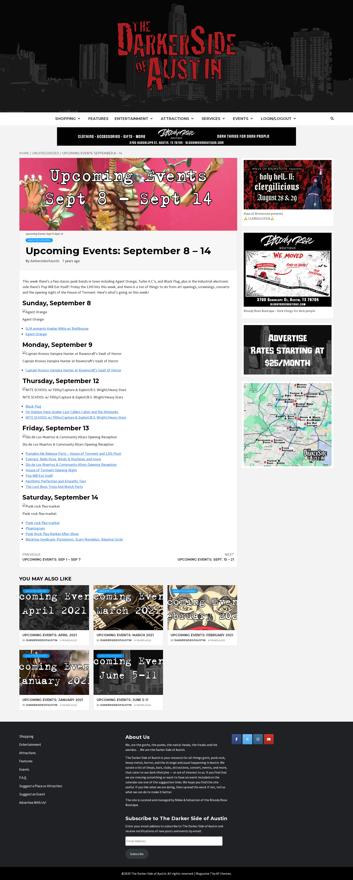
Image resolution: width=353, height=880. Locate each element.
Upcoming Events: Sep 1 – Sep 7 (51, 557)
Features (98, 118)
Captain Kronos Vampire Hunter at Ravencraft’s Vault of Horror (73, 370)
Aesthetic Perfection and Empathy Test (56, 481)
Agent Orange (36, 334)
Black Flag (33, 406)
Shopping (65, 118)
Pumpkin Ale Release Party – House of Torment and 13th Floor (73, 453)
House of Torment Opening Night (51, 470)
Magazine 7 (204, 873)
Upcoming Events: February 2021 (202, 635)
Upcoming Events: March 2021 (125, 635)
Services (211, 118)
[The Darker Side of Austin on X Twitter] (247, 739)
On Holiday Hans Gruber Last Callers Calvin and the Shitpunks (72, 411)
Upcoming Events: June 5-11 (122, 700)
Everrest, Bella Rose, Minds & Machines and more (63, 459)
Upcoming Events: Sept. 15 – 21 (206, 557)
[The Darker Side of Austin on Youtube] (269, 739)
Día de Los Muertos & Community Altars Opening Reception (71, 464)
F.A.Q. (23, 777)
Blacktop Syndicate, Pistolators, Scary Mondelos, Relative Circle (74, 539)
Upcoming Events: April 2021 (49, 635)
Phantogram (35, 528)
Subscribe (137, 854)
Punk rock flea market (43, 522)
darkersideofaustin (45, 260)
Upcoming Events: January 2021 (52, 700)
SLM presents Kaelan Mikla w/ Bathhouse (57, 328)
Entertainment (131, 118)
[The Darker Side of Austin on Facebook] (236, 739)
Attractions (175, 118)
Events (240, 118)
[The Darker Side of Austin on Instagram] (258, 739)
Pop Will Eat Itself (39, 475)
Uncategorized (39, 240)
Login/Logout (276, 118)
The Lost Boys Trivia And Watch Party (54, 486)
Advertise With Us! (32, 802)
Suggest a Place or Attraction (40, 786)
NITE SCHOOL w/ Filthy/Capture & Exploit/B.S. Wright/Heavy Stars (76, 417)
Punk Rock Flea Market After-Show (52, 533)
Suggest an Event (32, 794)
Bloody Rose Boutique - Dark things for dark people (279, 311)
